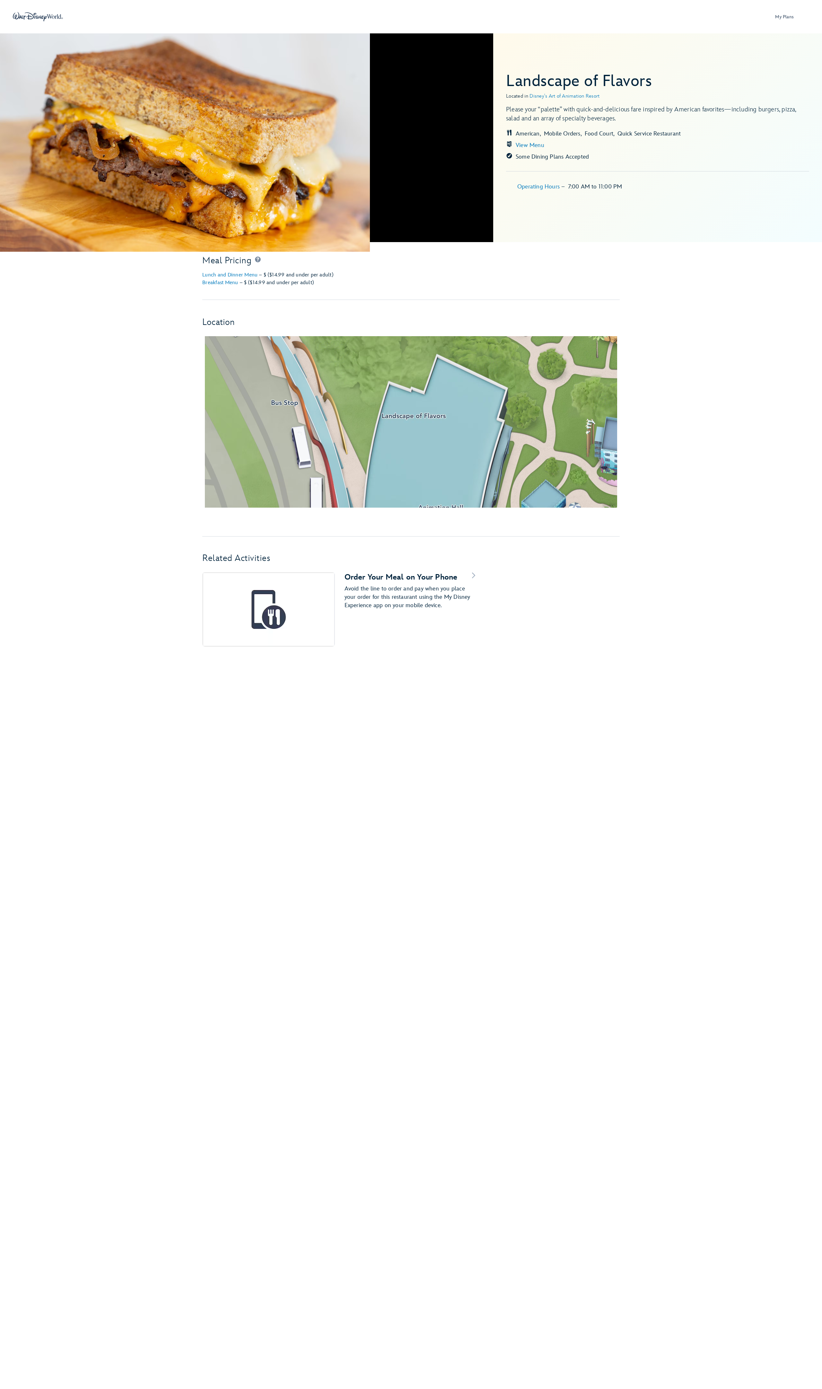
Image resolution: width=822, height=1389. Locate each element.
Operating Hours (539, 186)
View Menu (530, 145)
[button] (258, 260)
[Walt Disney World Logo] (38, 17)
